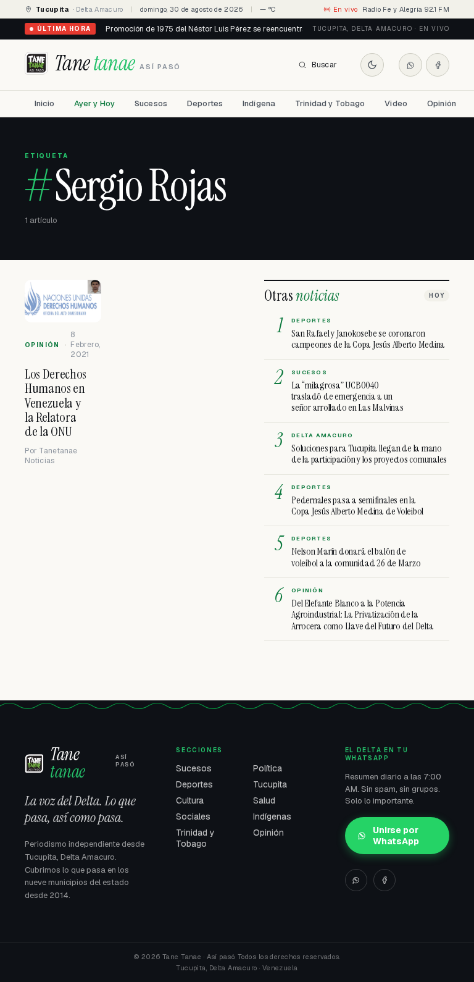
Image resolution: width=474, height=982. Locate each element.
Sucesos (151, 103)
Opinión (441, 103)
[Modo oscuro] (372, 65)
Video (396, 103)
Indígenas (272, 816)
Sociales (193, 816)
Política (267, 768)
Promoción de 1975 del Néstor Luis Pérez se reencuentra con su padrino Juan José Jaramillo (269, 29)
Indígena (259, 103)
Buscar (324, 65)
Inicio (44, 103)
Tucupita (270, 784)
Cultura (190, 800)
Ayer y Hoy (94, 103)
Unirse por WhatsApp (396, 836)
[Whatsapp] (410, 65)
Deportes (205, 103)
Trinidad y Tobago (330, 103)
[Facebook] (437, 65)
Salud (264, 800)
